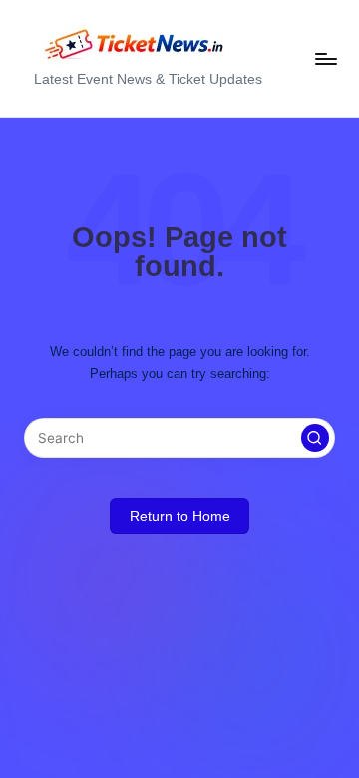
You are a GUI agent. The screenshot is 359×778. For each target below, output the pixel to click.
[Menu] (325, 58)
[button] (315, 438)
